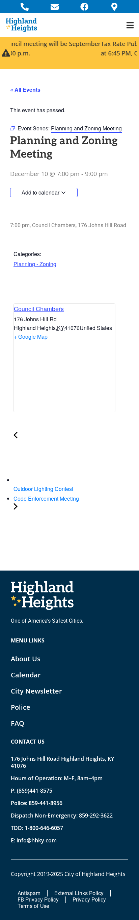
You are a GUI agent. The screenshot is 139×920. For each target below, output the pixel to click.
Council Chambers (39, 308)
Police (20, 707)
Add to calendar (41, 192)
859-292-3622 (96, 815)
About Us (25, 658)
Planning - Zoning (34, 264)
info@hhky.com (37, 840)
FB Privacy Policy (38, 899)
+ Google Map (31, 336)
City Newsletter (36, 691)
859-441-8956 (45, 803)
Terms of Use (33, 906)
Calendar (26, 674)
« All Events (25, 89)
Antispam (29, 893)
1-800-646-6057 (44, 828)
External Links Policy (79, 893)
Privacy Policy (89, 899)
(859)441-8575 (34, 790)
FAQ (17, 723)
